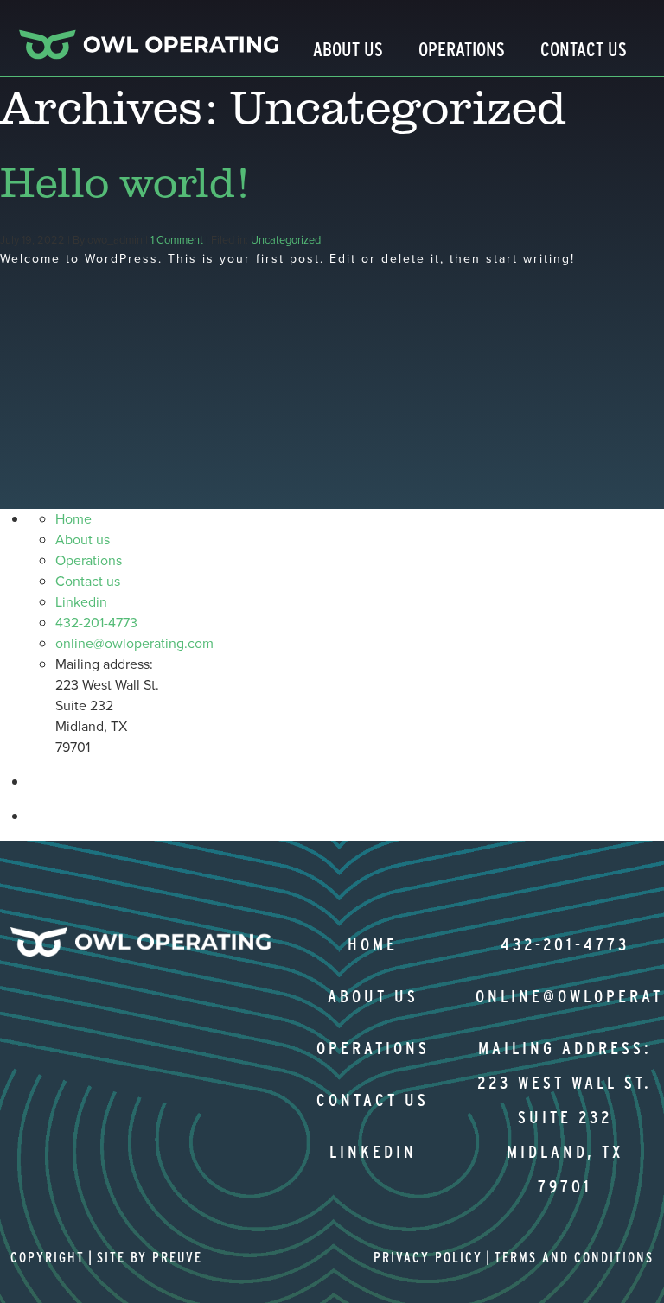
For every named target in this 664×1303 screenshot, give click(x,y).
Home (73, 519)
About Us (348, 49)
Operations (461, 49)
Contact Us (583, 49)
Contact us (87, 581)
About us (82, 540)
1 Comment (176, 240)
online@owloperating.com (134, 643)
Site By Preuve (149, 1257)
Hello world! (124, 181)
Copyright (47, 1257)
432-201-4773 (96, 622)
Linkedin (81, 602)
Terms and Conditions (574, 1257)
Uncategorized (286, 240)
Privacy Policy (428, 1257)
